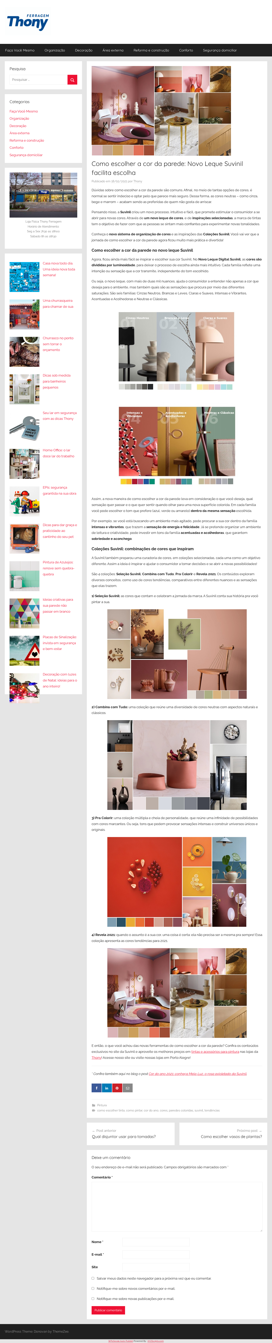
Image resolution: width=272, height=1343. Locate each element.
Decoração (83, 50)
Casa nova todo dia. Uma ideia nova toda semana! (59, 269)
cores (163, 1110)
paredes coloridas (181, 1110)
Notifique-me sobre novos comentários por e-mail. (136, 1289)
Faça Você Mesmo (19, 50)
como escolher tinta (111, 1110)
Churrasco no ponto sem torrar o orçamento (58, 344)
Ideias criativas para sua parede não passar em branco (58, 605)
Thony (137, 181)
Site (95, 1267)
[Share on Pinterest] (117, 1088)
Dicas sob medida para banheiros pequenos (56, 381)
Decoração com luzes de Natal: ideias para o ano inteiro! (60, 680)
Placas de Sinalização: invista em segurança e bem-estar (60, 643)
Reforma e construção (151, 50)
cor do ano (151, 1110)
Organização (55, 50)
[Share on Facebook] (97, 1088)
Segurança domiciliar (220, 50)
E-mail (98, 1254)
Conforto (186, 50)
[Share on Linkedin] (107, 1088)
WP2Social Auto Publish (120, 1341)
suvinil (199, 1110)
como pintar (134, 1110)
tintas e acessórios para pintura (215, 1052)
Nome (97, 1242)
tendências (212, 1110)
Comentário (102, 1177)
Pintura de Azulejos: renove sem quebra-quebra (58, 568)
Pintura (102, 1105)
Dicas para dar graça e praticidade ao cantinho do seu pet (60, 531)
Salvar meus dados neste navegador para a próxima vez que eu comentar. (154, 1278)
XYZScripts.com (156, 1341)
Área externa (113, 50)
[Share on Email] (128, 1088)
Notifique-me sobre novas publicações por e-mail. (135, 1299)
